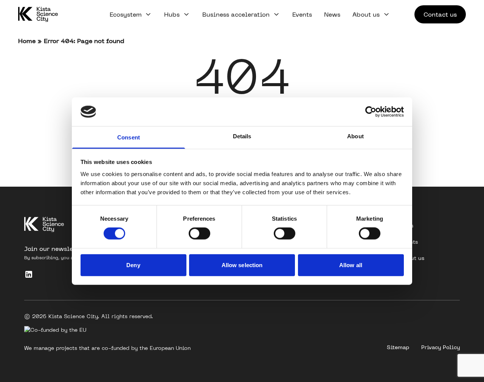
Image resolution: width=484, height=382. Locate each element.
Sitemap (398, 347)
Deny (133, 264)
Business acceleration (236, 14)
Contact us (440, 14)
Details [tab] (242, 136)
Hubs (172, 14)
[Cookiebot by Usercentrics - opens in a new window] (371, 112)
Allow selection (242, 264)
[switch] (199, 233)
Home (27, 41)
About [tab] (355, 136)
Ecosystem (125, 14)
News (332, 14)
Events (302, 14)
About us (366, 14)
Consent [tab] (128, 137)
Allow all (350, 264)
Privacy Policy (440, 347)
